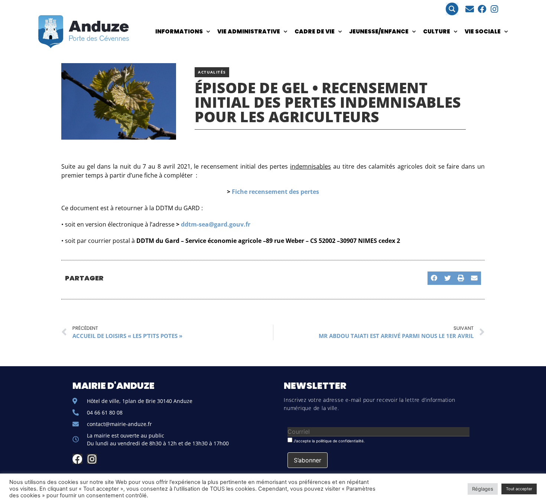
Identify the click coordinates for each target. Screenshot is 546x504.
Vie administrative (248, 31)
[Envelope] (469, 9)
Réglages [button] (482, 489)
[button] (434, 278)
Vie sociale (483, 31)
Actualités (212, 72)
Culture (436, 31)
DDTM (164, 208)
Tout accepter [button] (519, 488)
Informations (179, 31)
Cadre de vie (315, 31)
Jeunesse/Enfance (379, 31)
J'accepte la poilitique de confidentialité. (328, 441)
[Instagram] (494, 9)
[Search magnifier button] (452, 9)
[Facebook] (482, 9)
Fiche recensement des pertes (275, 192)
